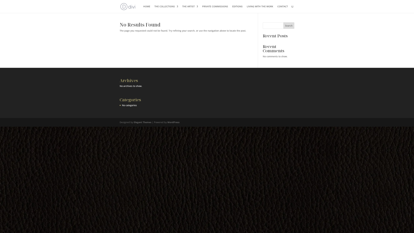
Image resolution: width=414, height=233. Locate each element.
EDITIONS (237, 6)
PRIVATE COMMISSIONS (215, 6)
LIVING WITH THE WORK (260, 6)
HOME (146, 6)
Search (289, 25)
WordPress (173, 122)
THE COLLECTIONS (164, 6)
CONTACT (282, 6)
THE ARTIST (188, 6)
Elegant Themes (142, 122)
